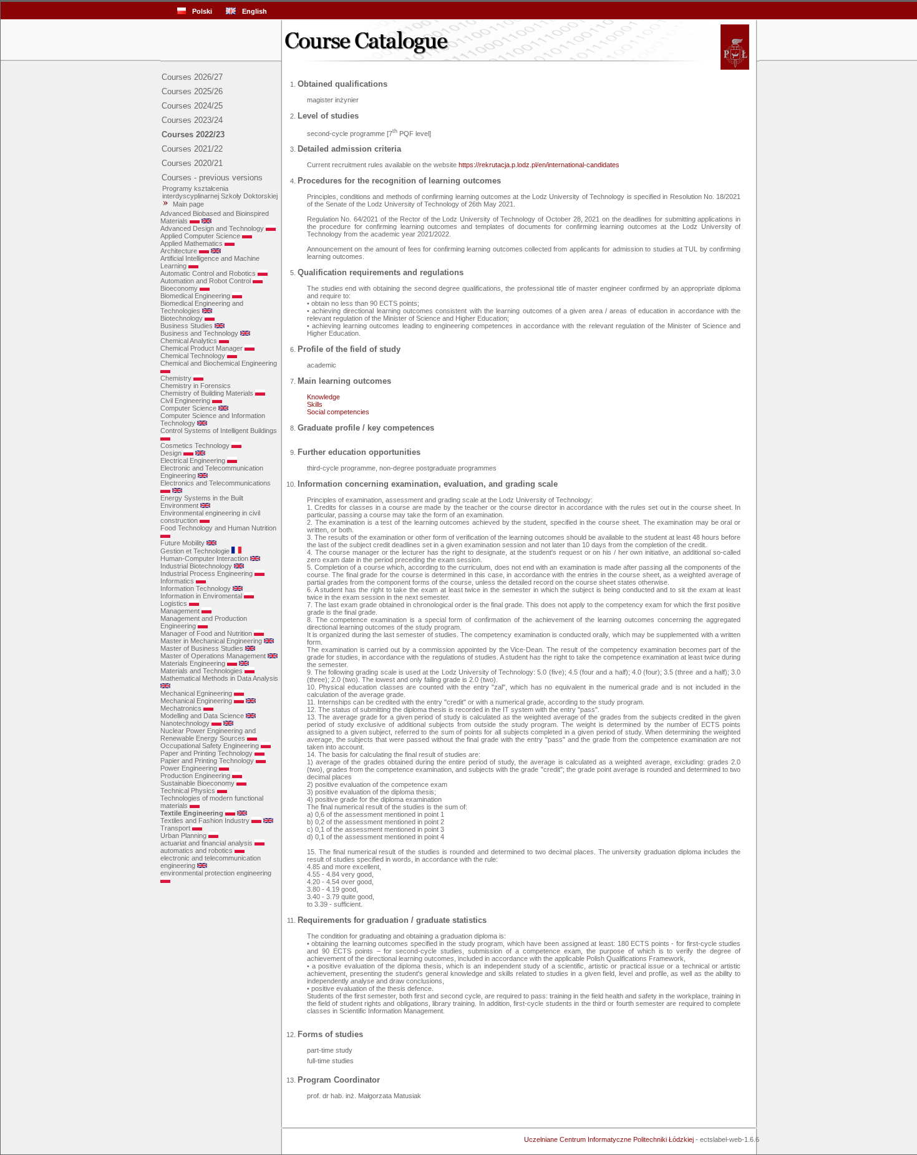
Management (180, 611)
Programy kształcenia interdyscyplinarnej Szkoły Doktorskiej (219, 192)
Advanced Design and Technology (212, 228)
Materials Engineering (192, 663)
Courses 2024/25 (192, 105)
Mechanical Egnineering (196, 693)
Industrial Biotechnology (196, 566)
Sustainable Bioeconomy (197, 783)
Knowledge (323, 397)
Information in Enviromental (201, 596)
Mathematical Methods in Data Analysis (219, 678)
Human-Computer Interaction (204, 558)
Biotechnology (181, 318)
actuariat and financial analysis (206, 843)
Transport (175, 828)
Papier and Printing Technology (207, 760)
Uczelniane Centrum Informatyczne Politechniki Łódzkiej (609, 1139)
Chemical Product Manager (201, 348)
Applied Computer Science (200, 236)
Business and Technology (199, 333)
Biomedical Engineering (195, 296)
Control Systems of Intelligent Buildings (218, 430)
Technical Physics (187, 790)
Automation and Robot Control (205, 281)
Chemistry (176, 378)
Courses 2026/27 (192, 77)
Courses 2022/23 (193, 134)
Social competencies (338, 412)
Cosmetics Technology (195, 445)
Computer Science (188, 408)
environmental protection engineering (215, 873)
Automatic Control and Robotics (208, 273)
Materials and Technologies (201, 671)
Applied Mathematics (191, 243)
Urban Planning (183, 835)
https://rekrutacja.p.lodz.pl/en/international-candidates (538, 164)
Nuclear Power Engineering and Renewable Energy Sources (208, 734)
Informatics (177, 581)
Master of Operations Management (213, 656)
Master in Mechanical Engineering (211, 641)
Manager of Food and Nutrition (206, 633)
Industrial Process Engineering (206, 573)
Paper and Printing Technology (206, 753)
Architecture (178, 251)
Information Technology (195, 588)
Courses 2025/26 (192, 91)
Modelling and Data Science (202, 715)
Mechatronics (180, 708)
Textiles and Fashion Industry (205, 820)
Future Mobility (182, 543)
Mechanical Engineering (196, 700)
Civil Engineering (185, 400)
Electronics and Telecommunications (215, 483)
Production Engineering (195, 775)
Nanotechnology (185, 723)
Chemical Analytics (188, 340)
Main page (188, 204)
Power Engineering (188, 768)
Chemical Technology (192, 355)
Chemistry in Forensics (195, 385)
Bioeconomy (179, 288)
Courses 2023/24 (192, 120)
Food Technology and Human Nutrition (218, 528)
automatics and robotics (196, 850)
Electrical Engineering (192, 460)
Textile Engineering (191, 813)
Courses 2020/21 (192, 163)
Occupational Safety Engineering (209, 745)
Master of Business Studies (201, 648)
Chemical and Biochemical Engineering (218, 363)
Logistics (173, 603)
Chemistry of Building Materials (206, 393)
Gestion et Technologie (195, 551)
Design (171, 453)
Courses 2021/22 (192, 149)
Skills (315, 404)
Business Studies (186, 325)
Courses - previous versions (212, 177)
